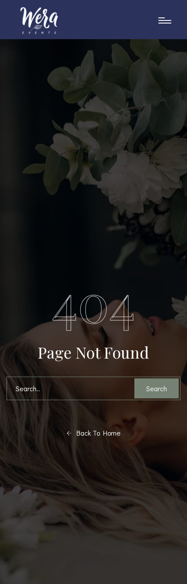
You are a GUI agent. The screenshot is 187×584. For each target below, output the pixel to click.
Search (156, 388)
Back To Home (96, 432)
